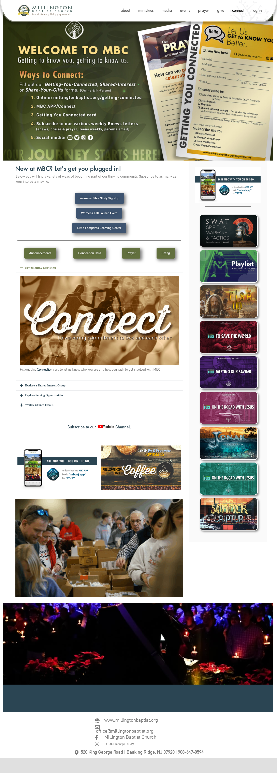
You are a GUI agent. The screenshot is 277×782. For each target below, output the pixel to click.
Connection (44, 369)
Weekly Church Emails (39, 405)
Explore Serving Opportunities (44, 395)
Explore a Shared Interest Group (45, 385)
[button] (99, 268)
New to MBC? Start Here (40, 267)
